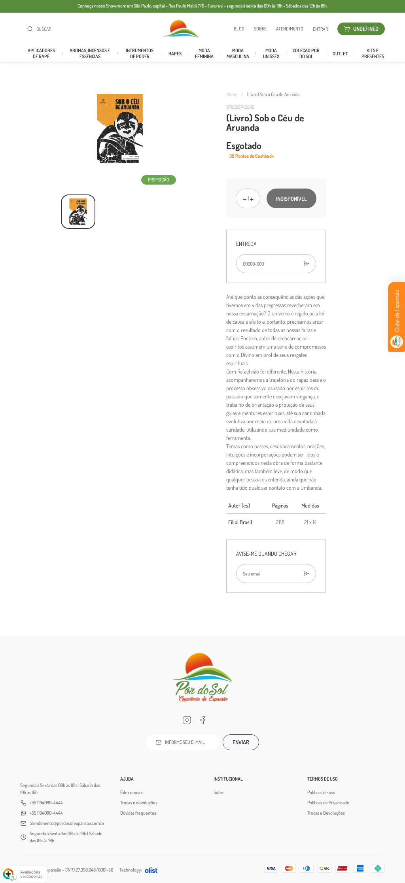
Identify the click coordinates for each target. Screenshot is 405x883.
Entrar (320, 29)
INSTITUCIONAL (228, 779)
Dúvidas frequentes (138, 813)
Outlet (340, 54)
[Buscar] (31, 29)
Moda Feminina (204, 53)
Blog (239, 28)
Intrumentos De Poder (139, 53)
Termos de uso (322, 779)
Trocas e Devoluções (326, 813)
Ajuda (127, 779)
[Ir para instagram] (186, 720)
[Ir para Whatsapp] (218, 720)
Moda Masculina (238, 53)
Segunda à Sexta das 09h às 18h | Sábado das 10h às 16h (60, 788)
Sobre (260, 28)
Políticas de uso (321, 792)
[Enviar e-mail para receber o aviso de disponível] (306, 573)
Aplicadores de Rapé (41, 53)
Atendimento (289, 28)
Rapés (175, 54)
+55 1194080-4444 (46, 803)
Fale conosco (132, 792)
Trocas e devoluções (138, 803)
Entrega (246, 243)
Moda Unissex (271, 53)
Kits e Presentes (372, 53)
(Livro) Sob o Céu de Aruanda (273, 94)
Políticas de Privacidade (328, 803)
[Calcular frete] (306, 263)
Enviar (241, 742)
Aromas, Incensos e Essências (90, 53)
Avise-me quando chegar (266, 553)
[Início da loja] (180, 29)
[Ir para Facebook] (202, 720)
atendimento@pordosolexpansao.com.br (67, 823)
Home (235, 94)
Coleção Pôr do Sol (306, 53)
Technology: (130, 870)
